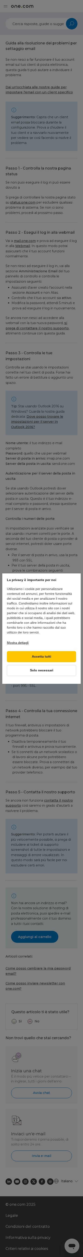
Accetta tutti (41, 656)
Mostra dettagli (18, 642)
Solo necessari (41, 670)
